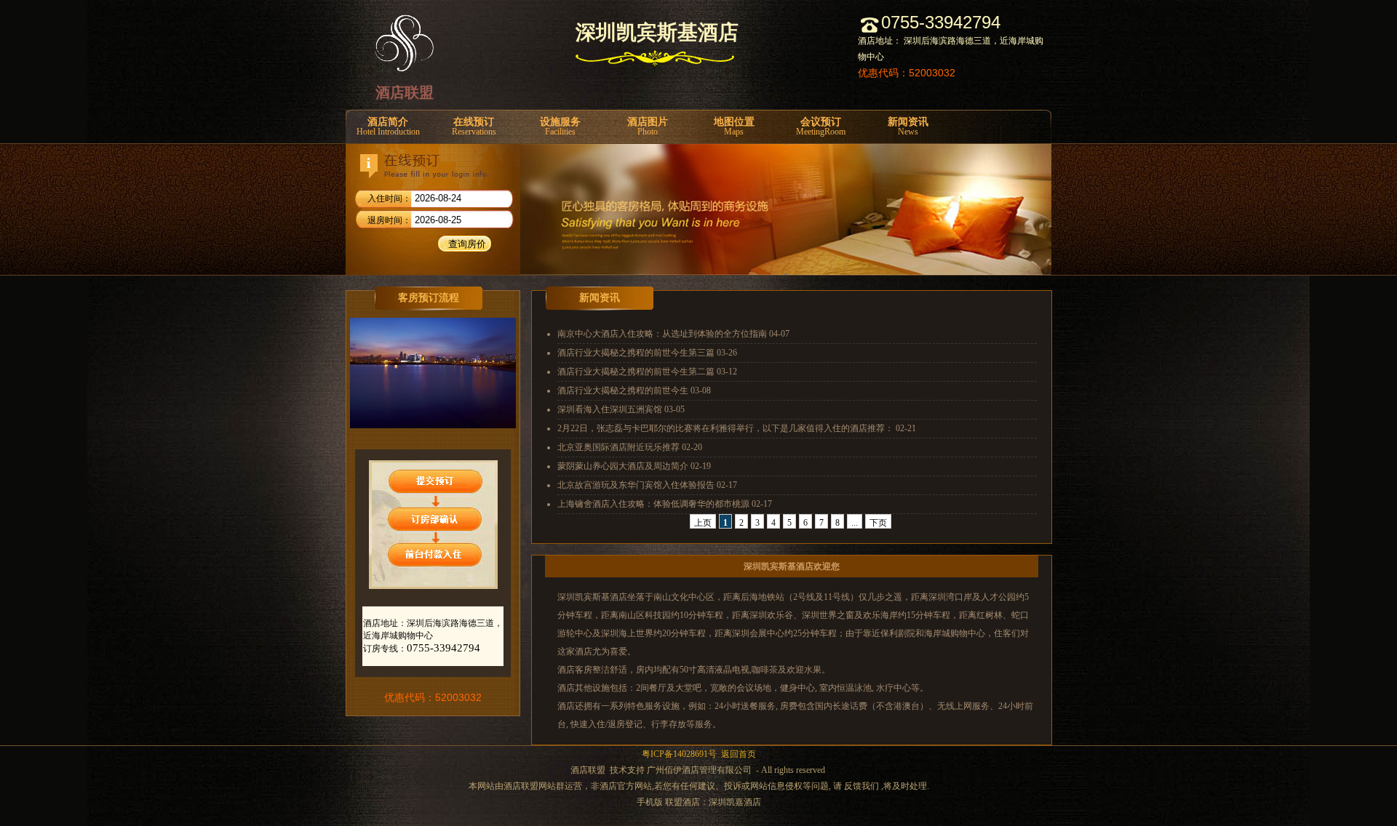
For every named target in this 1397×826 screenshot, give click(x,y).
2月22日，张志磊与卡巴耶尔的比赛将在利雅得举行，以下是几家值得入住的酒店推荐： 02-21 (736, 428)
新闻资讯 (908, 126)
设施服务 (560, 126)
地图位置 (734, 126)
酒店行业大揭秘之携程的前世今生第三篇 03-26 (647, 353)
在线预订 (474, 126)
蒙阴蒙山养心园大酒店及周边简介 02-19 (634, 466)
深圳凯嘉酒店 (735, 802)
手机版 (650, 802)
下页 (878, 523)
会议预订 (820, 126)
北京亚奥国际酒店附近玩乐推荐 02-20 (629, 447)
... (854, 523)
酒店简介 (388, 126)
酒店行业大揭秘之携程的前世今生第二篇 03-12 (647, 371)
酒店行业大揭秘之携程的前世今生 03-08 (634, 390)
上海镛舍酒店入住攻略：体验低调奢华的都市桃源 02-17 (664, 504)
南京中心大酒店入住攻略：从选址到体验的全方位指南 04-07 (673, 334)
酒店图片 (647, 126)
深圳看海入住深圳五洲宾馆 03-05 (621, 409)
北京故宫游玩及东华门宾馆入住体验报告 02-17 (647, 485)
